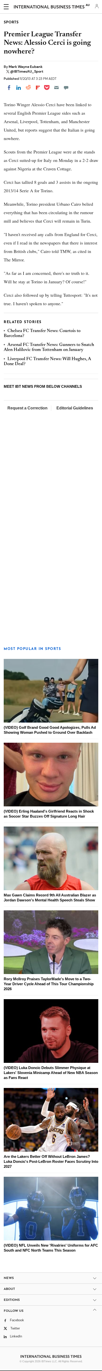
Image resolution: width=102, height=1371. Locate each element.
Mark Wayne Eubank (26, 66)
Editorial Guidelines (74, 408)
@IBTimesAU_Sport (26, 71)
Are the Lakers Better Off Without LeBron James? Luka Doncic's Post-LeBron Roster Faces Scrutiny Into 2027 (51, 1161)
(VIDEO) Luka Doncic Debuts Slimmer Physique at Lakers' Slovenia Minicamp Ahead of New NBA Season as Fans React (51, 1073)
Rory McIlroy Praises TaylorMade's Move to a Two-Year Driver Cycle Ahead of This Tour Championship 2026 (49, 984)
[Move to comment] (66, 87)
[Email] (56, 87)
